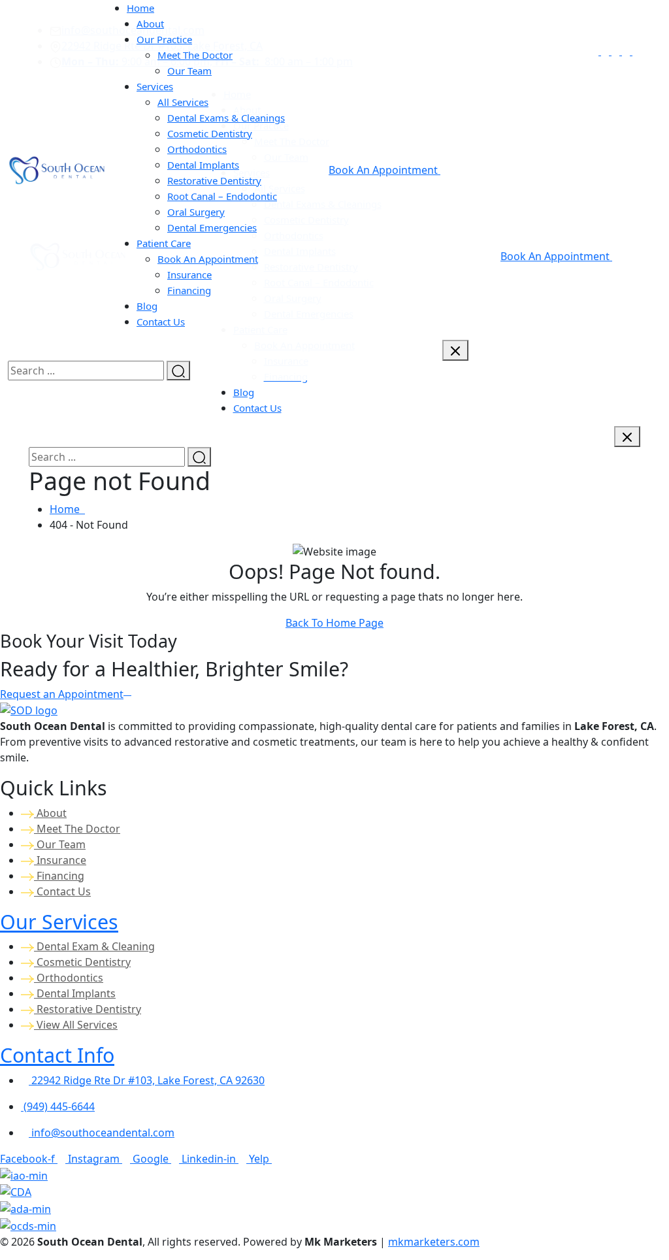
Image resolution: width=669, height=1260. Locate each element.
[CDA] (15, 1191)
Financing (189, 290)
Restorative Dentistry (87, 1009)
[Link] (617, 51)
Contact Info (57, 1055)
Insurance (60, 860)
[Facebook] (596, 51)
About (50, 813)
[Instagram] (606, 51)
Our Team (189, 70)
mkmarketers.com (434, 1242)
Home (67, 509)
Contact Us (257, 407)
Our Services (59, 921)
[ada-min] (25, 1208)
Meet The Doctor (77, 828)
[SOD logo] (28, 710)
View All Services (76, 1025)
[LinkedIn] (627, 51)
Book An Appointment (556, 256)
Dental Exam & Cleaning (94, 946)
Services (155, 86)
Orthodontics (68, 977)
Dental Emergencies (212, 227)
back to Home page (334, 623)
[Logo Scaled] (57, 168)
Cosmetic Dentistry (82, 962)
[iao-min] (24, 1174)
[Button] (627, 436)
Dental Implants (75, 993)
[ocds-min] (28, 1225)
